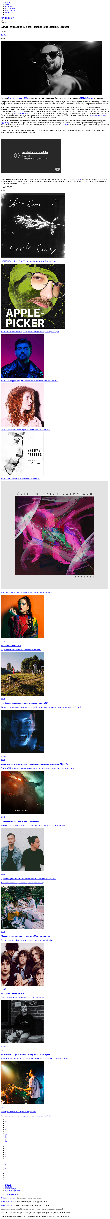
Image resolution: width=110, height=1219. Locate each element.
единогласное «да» (21, 113)
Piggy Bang (5, 123)
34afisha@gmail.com (8, 1198)
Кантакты (8, 1187)
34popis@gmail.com (13, 1194)
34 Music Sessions (86, 98)
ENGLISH (9, 12)
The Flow (4, 35)
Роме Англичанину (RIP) (18, 98)
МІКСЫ (8, 5)
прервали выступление (97, 115)
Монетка (79, 179)
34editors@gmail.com (8, 1201)
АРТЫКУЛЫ (10, 8)
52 (6, 1141)
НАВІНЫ (8, 6)
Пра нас (8, 1185)
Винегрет (64, 125)
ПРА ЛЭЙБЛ (10, 10)
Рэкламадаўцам (10, 1189)
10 (6, 1135)
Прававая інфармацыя (13, 1190)
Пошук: (3, 22)
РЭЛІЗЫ (8, 3)
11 (6, 1137)
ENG (13, 18)
